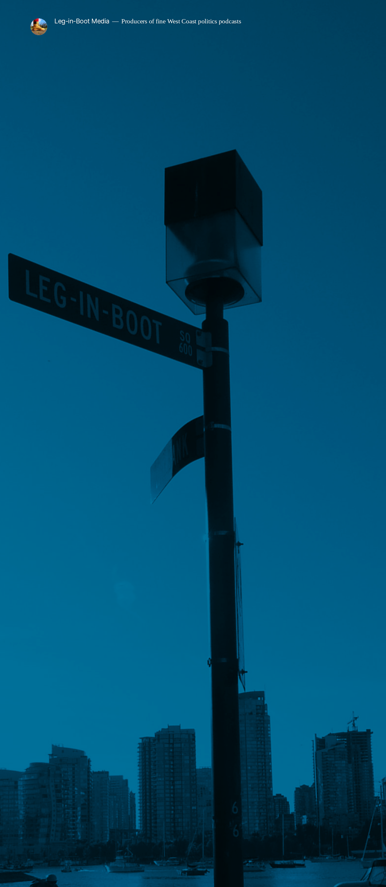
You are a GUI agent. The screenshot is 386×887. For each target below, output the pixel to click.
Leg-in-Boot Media (81, 21)
